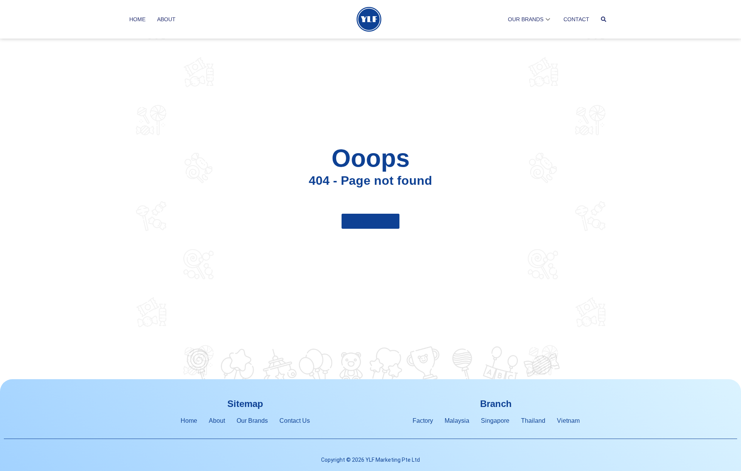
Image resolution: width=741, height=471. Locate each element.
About (166, 19)
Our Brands (525, 19)
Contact (576, 19)
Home (137, 19)
